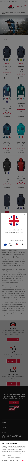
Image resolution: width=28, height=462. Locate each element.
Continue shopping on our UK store (13, 232)
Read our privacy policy (7, 455)
